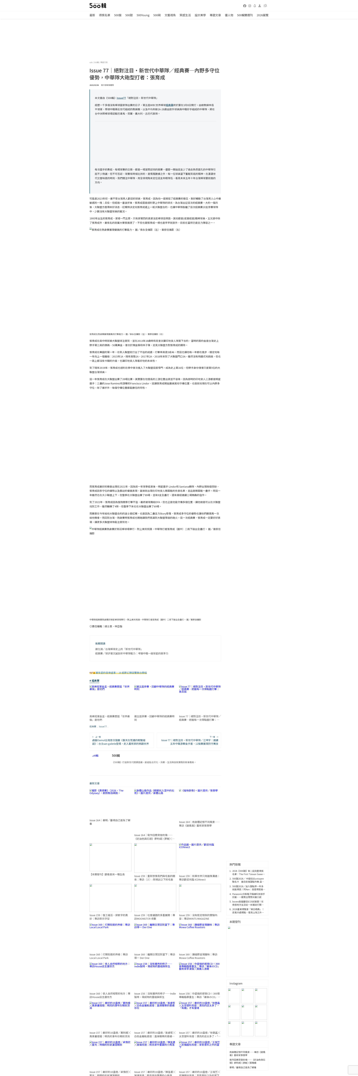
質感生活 (185, 15)
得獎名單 (104, 15)
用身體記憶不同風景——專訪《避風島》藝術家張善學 (247, 1053)
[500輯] (98, 5)
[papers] (254, 6)
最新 (92, 15)
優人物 (229, 15)
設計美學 (200, 15)
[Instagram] (249, 6)
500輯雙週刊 (245, 15)
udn (91, 62)
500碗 (157, 15)
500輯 (96, 62)
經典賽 (93, 726)
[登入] (259, 5)
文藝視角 (170, 15)
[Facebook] (244, 6)
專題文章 (215, 15)
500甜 (129, 15)
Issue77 (103, 726)
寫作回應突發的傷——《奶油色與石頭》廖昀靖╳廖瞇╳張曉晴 (247, 1061)
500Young (143, 15)
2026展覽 (262, 15)
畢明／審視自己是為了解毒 (242, 1067)
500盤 (118, 15)
